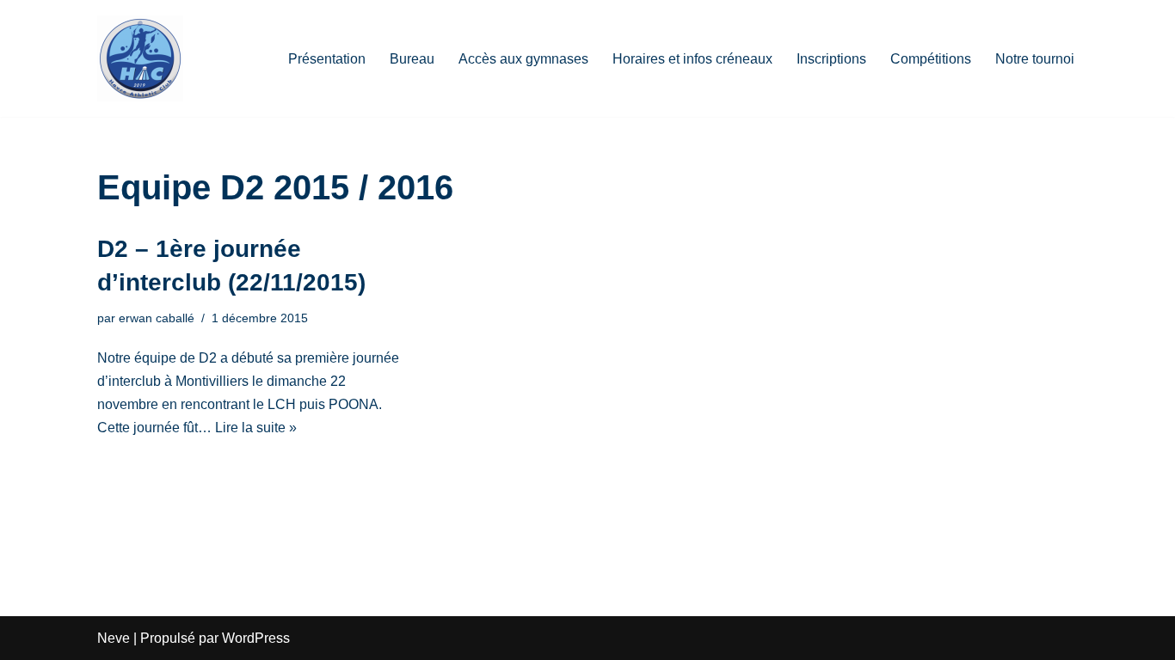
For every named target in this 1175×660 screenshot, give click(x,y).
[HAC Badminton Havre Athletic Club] (140, 58)
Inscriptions (831, 59)
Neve (113, 638)
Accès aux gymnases (523, 59)
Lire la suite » (256, 427)
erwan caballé (156, 318)
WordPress (256, 638)
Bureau (412, 59)
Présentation (327, 59)
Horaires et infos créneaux (692, 59)
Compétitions (930, 59)
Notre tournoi (1034, 59)
